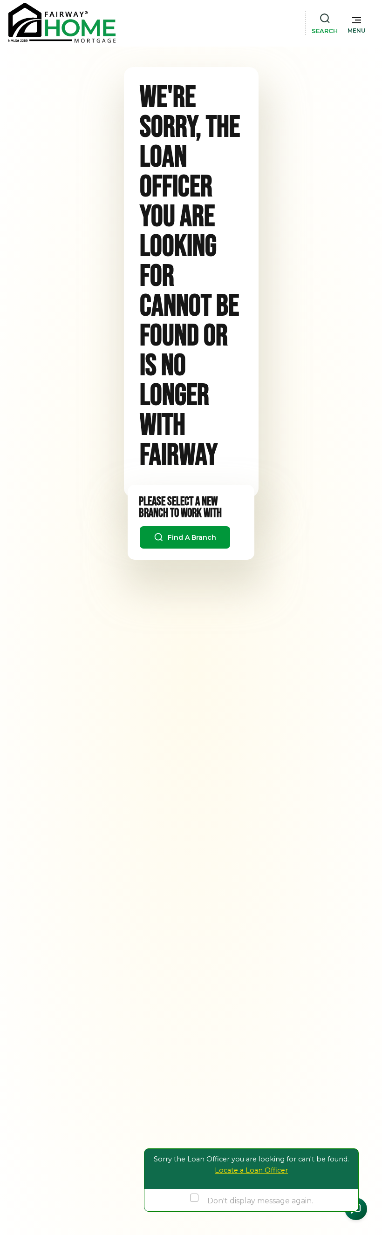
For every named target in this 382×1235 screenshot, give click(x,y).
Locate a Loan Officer (251, 1170)
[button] (356, 23)
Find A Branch (191, 537)
